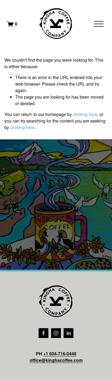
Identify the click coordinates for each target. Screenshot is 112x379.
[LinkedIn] (68, 333)
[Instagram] (56, 333)
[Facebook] (43, 333)
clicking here (85, 114)
